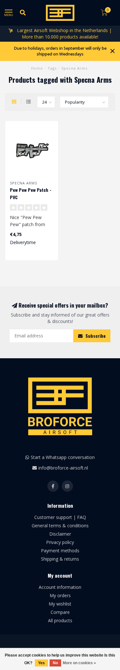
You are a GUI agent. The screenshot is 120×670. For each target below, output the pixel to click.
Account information (60, 587)
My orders (60, 595)
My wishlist (60, 604)
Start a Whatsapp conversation (63, 457)
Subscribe (95, 335)
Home (37, 68)
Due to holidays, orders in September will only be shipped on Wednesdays (60, 51)
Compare (60, 612)
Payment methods (60, 550)
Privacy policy (60, 542)
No (55, 663)
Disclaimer (60, 534)
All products (60, 620)
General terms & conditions (60, 525)
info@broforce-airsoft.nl (63, 468)
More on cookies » (79, 663)
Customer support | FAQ (60, 517)
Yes (41, 663)
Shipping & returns (60, 559)
